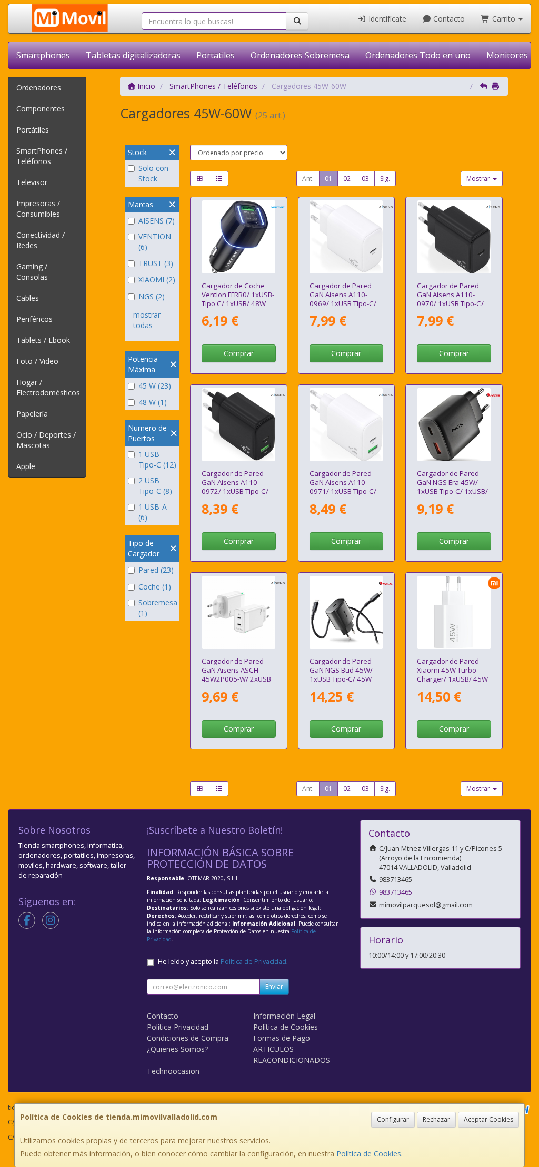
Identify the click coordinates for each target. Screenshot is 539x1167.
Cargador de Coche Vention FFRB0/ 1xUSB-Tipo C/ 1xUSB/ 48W (238, 295)
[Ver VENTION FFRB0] (239, 236)
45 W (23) (154, 386)
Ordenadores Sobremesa (300, 55)
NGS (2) (151, 296)
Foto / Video (37, 361)
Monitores (507, 55)
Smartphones (43, 55)
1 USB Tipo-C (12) (157, 459)
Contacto (448, 19)
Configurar (393, 1119)
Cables (27, 298)
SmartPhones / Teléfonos (41, 156)
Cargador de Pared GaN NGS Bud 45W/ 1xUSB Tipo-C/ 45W (341, 670)
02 (347, 178)
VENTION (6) (154, 241)
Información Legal (284, 1016)
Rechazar (436, 1119)
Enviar (274, 986)
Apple (25, 466)
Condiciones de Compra (187, 1038)
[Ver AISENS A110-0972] (239, 424)
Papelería (32, 414)
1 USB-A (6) (152, 512)
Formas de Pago (281, 1038)
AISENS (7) (156, 221)
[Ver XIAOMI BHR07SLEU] (454, 612)
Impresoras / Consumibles (38, 208)
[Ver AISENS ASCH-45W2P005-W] (239, 612)
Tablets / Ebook (43, 340)
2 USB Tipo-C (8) (155, 485)
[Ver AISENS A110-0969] (346, 236)
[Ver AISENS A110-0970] (454, 236)
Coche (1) (154, 587)
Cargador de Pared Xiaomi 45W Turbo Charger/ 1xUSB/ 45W (452, 670)
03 (365, 178)
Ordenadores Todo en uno (418, 55)
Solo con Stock (153, 173)
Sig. (385, 178)
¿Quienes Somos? (177, 1049)
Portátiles (32, 130)
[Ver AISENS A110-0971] (346, 424)
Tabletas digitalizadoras (133, 55)
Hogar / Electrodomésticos (48, 387)
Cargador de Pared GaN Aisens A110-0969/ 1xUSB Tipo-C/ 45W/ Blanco (343, 299)
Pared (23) (156, 570)
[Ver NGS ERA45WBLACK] (454, 424)
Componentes (40, 109)
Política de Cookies (368, 1154)
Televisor (31, 182)
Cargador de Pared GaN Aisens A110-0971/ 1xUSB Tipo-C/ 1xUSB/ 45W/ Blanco (343, 487)
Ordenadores (38, 88)
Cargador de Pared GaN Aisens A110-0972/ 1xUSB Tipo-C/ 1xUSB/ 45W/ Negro (235, 487)
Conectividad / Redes (40, 240)
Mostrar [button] (479, 178)
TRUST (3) (155, 263)
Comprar (239, 353)
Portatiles (215, 55)
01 (328, 178)
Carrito (503, 19)
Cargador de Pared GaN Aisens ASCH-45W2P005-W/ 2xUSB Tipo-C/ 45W (236, 674)
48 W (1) (152, 402)
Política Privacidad (177, 1027)
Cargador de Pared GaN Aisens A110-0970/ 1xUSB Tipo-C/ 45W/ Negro (450, 299)
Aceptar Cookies (488, 1119)
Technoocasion (173, 1071)
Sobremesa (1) (157, 607)
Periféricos (34, 319)
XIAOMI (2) (156, 280)
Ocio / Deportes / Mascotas (46, 440)
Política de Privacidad (253, 961)
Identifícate (386, 19)
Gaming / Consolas (32, 271)
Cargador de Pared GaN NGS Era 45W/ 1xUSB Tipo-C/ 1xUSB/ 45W (452, 487)
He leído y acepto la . (223, 961)
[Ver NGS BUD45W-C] (346, 612)
